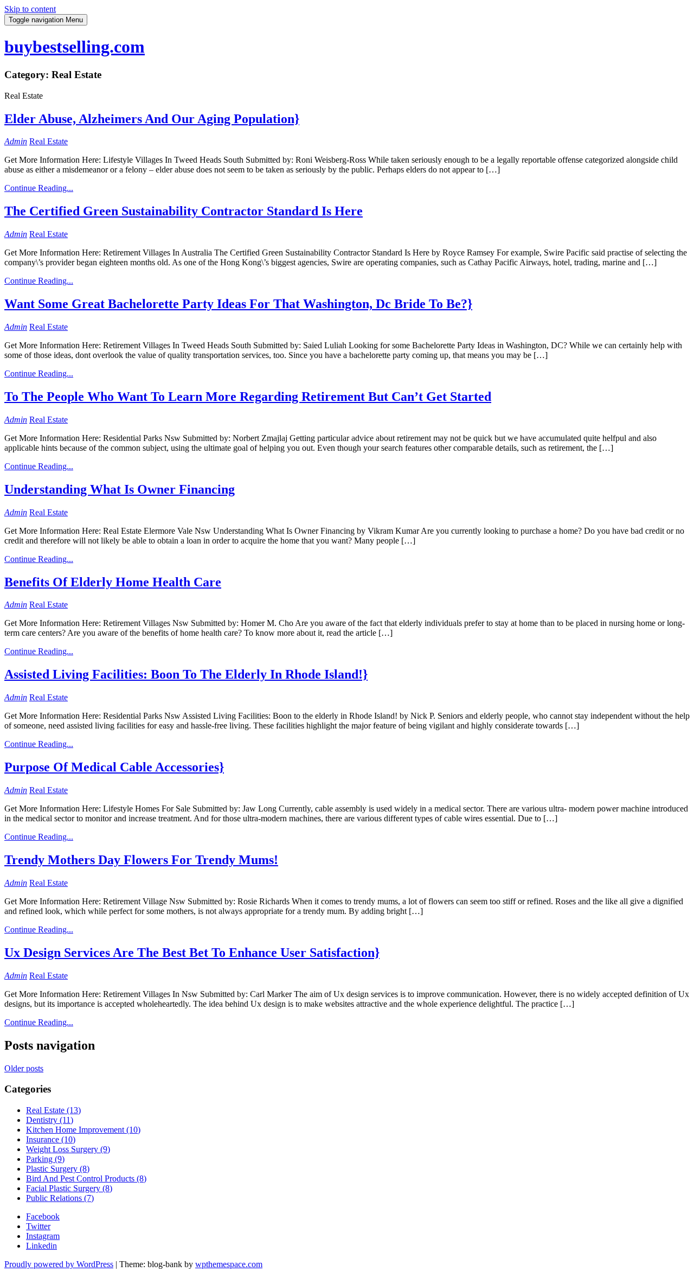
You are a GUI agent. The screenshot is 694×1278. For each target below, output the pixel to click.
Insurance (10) (50, 1139)
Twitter (38, 1226)
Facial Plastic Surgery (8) (69, 1188)
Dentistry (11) (49, 1119)
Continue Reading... (38, 188)
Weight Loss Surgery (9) (68, 1149)
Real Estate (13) (53, 1110)
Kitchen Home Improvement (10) (83, 1129)
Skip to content (30, 9)
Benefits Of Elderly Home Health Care (112, 582)
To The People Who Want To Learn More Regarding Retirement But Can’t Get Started (247, 396)
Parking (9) (45, 1159)
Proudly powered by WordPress (58, 1264)
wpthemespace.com (228, 1264)
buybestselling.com (74, 46)
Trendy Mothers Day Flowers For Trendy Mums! (141, 860)
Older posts (23, 1068)
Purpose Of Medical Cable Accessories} (114, 767)
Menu (46, 20)
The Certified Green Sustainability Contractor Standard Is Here (183, 211)
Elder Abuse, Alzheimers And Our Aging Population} (151, 119)
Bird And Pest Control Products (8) (86, 1178)
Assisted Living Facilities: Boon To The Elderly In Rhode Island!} (186, 674)
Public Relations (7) (60, 1198)
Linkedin (41, 1245)
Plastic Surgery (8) (57, 1168)
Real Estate (48, 141)
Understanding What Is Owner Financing (119, 489)
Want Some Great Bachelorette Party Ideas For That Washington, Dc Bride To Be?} (238, 304)
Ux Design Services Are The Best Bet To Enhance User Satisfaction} (192, 952)
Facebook (43, 1216)
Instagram (43, 1236)
